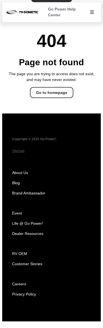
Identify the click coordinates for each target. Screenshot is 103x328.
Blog (16, 183)
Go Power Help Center (62, 12)
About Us (20, 172)
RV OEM (19, 253)
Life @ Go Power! (27, 223)
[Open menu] (92, 12)
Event (17, 213)
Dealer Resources (27, 233)
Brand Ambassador (28, 193)
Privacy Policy (24, 294)
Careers (19, 284)
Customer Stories (27, 264)
